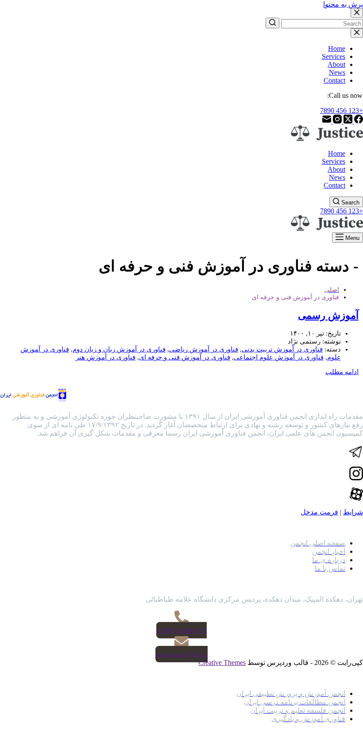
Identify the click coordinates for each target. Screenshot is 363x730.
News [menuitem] (337, 72)
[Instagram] (336, 121)
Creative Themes (222, 662)
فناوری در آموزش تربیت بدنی (282, 349)
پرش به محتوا (343, 4)
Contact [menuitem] (334, 80)
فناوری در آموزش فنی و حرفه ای (184, 357)
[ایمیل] (326, 121)
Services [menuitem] (333, 56)
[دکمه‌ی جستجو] (272, 23)
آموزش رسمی (328, 315)
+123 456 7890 (341, 110)
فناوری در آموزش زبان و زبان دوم (119, 349)
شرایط (353, 512)
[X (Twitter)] (347, 121)
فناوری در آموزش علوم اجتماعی (279, 357)
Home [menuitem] (336, 48)
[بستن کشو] (357, 33)
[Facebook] (357, 121)
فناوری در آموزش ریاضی (203, 349)
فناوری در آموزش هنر (105, 357)
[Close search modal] (357, 13)
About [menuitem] (336, 64)
